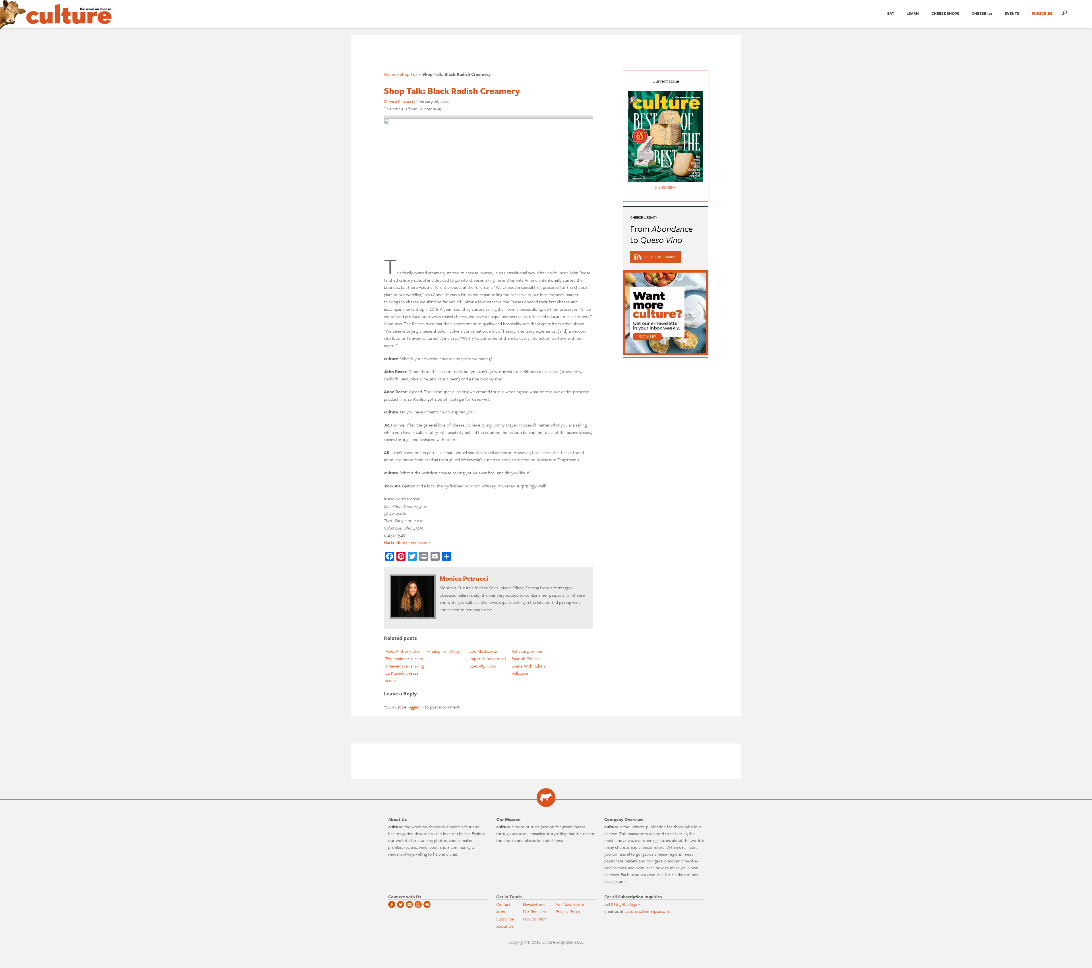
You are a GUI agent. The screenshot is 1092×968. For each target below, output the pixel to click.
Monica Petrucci (398, 101)
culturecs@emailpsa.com (646, 911)
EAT (890, 13)
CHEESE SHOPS (945, 13)
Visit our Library (659, 257)
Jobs (500, 911)
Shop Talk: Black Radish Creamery (452, 91)
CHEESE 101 (982, 13)
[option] (405, 666)
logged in (416, 707)
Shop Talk (408, 74)
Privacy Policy (568, 911)
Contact (503, 904)
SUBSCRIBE (1042, 13)
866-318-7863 (623, 904)
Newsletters (534, 904)
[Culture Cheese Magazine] (546, 797)
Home (389, 74)
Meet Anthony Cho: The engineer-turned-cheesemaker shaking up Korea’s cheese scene (405, 665)
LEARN (913, 13)
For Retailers (534, 911)
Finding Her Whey (443, 651)
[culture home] (68, 19)
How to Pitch (535, 919)
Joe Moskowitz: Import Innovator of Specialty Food (488, 658)
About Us (504, 926)
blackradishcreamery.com (407, 542)
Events (1012, 13)
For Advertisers (570, 904)
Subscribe (505, 919)
